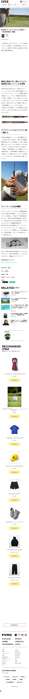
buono (16, 661)
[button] (0, 691)
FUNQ (3, 649)
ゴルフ (6, 271)
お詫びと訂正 (19, 682)
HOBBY (5, 641)
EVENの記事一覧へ (14, 625)
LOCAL (17, 644)
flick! (16, 659)
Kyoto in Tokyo (18, 663)
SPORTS (18, 639)
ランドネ (17, 649)
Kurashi (6, 673)
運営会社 (23, 676)
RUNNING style (5, 657)
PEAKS (3, 651)
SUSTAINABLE (7, 644)
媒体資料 (8, 679)
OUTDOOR (6, 639)
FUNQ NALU (17, 657)
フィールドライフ (5, 653)
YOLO (3, 673)
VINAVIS (16, 651)
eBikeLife (4, 663)
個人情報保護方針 (10, 682)
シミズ (13, 334)
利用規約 (21, 679)
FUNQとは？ (7, 676)
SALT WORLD (17, 653)
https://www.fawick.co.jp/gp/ (9, 262)
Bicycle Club (17, 655)
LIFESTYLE (19, 641)
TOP (2, 7)
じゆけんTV (4, 661)
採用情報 (14, 679)
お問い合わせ (15, 676)
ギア (9, 267)
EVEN (5, 7)
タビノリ (4, 664)
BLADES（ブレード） (6, 659)
